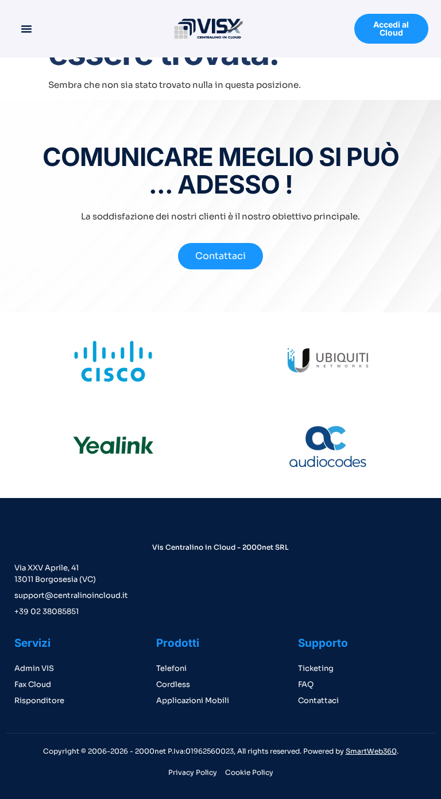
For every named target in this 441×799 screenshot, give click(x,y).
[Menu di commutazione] (26, 28)
